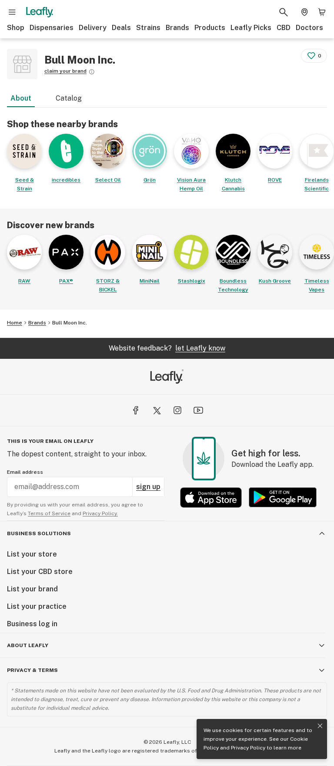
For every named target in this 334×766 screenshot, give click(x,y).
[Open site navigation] (12, 12)
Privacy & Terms (32, 670)
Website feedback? (167, 348)
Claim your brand (65, 71)
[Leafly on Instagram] (177, 410)
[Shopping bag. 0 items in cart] (322, 12)
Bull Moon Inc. (69, 323)
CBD (284, 28)
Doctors (309, 28)
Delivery (93, 28)
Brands (177, 28)
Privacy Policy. (100, 513)
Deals (121, 28)
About (20, 98)
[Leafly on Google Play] (283, 497)
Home (14, 323)
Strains (148, 28)
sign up (148, 487)
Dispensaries (51, 28)
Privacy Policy (248, 748)
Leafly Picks (250, 28)
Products (209, 28)
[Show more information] (91, 71)
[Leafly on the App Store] (211, 497)
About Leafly (27, 645)
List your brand (32, 589)
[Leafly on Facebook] (135, 410)
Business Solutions (39, 533)
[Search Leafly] (283, 12)
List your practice (37, 606)
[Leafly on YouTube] (198, 410)
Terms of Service (49, 513)
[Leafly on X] (156, 410)
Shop (15, 28)
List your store (32, 554)
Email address (25, 472)
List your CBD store (40, 571)
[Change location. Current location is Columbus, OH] (304, 12)
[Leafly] (39, 12)
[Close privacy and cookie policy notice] (320, 725)
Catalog (69, 98)
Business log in (32, 624)
